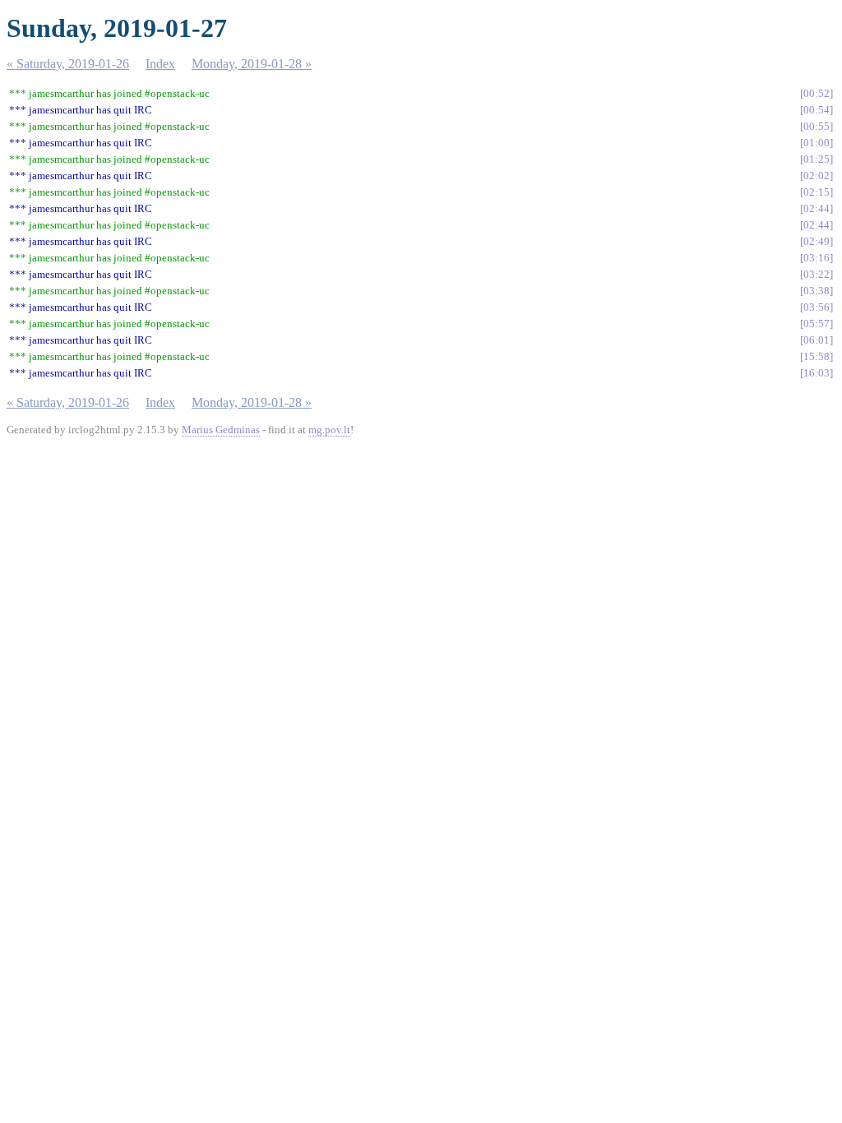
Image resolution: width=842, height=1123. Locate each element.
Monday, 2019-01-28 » (252, 64)
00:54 (816, 110)
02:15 (816, 192)
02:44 (816, 208)
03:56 (816, 307)
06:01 (816, 340)
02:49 (816, 241)
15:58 (816, 356)
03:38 (816, 290)
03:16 (816, 258)
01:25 (816, 159)
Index (160, 64)
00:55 (816, 126)
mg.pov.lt (329, 429)
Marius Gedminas (221, 429)
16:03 (816, 373)
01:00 (816, 142)
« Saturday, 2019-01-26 (68, 64)
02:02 (816, 175)
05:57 (816, 323)
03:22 (816, 274)
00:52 (816, 93)
